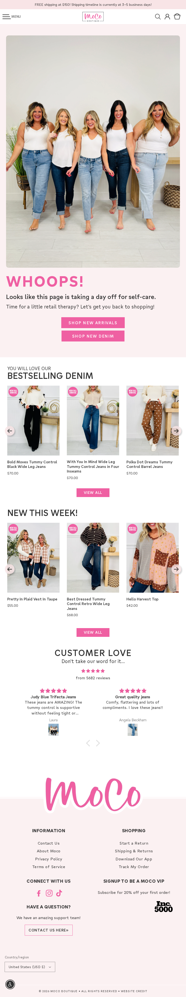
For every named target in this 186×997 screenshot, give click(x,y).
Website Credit (134, 991)
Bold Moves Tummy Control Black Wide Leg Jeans (32, 464)
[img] (93, 670)
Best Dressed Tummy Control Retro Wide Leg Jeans (88, 604)
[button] (7, 16)
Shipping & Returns (134, 850)
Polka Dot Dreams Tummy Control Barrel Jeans (149, 464)
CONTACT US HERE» (49, 930)
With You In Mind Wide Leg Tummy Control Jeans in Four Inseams (93, 466)
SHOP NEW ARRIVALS (93, 322)
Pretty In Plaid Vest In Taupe (32, 599)
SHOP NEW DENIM (93, 336)
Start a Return (133, 843)
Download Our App (134, 858)
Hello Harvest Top (142, 599)
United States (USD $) (27, 967)
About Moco (49, 850)
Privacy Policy (48, 858)
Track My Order (134, 866)
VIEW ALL (93, 492)
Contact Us (49, 843)
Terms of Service (48, 866)
